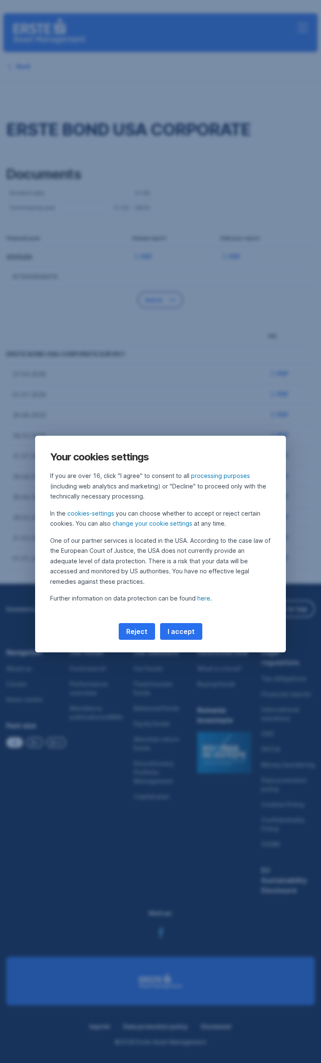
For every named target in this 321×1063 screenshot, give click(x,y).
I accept (181, 631)
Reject (137, 631)
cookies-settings (90, 513)
